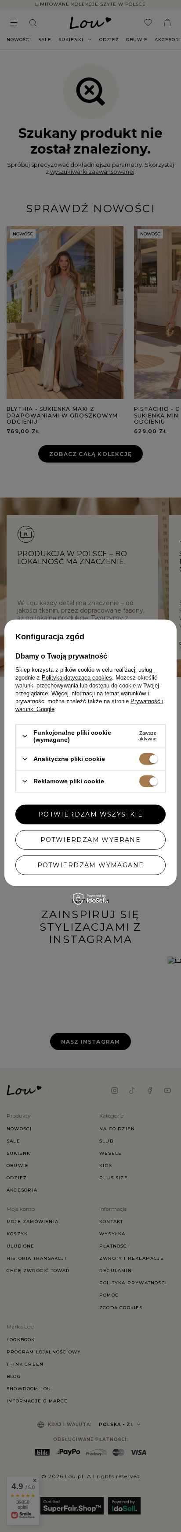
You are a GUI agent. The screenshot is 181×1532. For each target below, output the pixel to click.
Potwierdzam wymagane (90, 865)
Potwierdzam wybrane (90, 840)
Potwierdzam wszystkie (90, 814)
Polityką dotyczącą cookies (77, 677)
